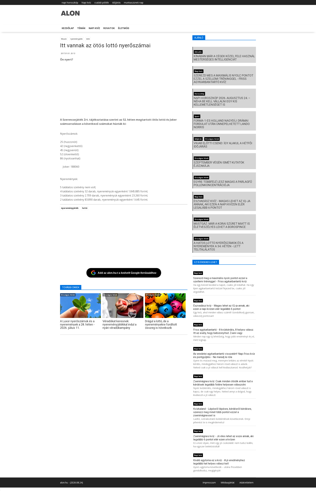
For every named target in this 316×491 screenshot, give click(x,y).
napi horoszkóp (70, 2)
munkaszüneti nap (133, 2)
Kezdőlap (68, 28)
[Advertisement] (159, 90)
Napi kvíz (86, 2)
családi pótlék (101, 2)
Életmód (123, 28)
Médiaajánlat (228, 482)
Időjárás (116, 2)
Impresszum (209, 482)
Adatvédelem (246, 482)
